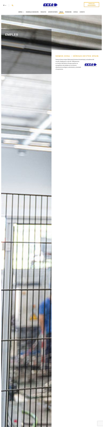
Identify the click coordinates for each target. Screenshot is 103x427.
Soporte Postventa (53, 12)
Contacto (82, 12)
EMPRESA (20, 12)
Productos (43, 12)
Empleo (61, 12)
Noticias (75, 12)
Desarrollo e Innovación (32, 12)
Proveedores (68, 12)
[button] (12, 5)
